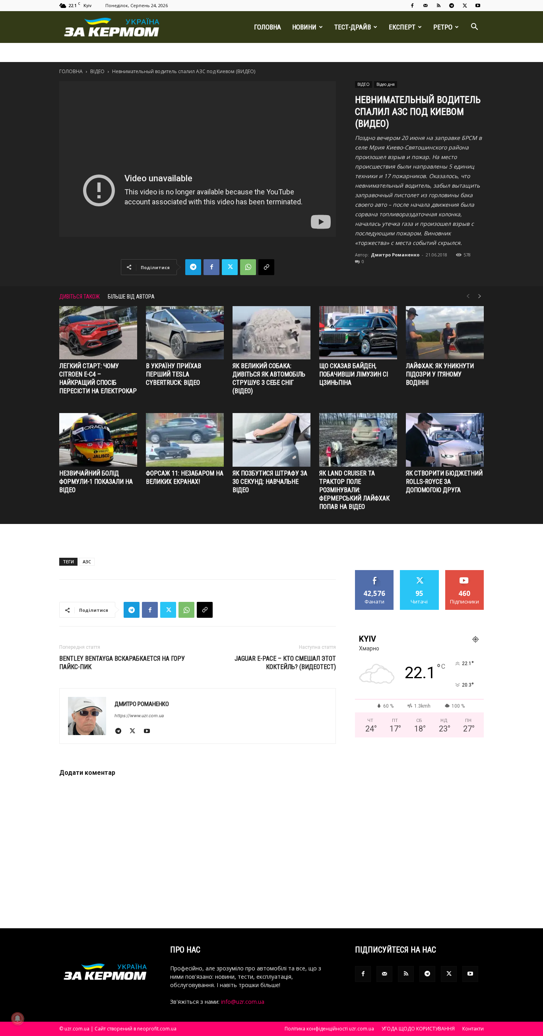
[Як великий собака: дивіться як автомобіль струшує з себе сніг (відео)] (271, 333)
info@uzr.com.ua (242, 1001)
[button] (474, 27)
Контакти (473, 1028)
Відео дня (385, 84)
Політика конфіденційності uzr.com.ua (329, 1028)
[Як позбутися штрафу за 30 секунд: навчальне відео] (271, 440)
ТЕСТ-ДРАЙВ (352, 27)
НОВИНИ (304, 27)
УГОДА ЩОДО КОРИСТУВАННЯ (418, 1028)
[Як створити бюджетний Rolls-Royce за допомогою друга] (445, 440)
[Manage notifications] (17, 1018)
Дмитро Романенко (395, 255)
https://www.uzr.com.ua (139, 715)
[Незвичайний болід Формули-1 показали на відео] (98, 440)
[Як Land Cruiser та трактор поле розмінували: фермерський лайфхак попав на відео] (358, 440)
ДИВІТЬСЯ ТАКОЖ (79, 296)
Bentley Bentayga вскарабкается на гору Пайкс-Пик (122, 663)
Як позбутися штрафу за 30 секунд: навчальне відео (270, 481)
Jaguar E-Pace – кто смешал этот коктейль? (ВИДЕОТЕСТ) (285, 663)
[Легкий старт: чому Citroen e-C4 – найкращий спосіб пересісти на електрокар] (98, 333)
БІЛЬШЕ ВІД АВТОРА (131, 296)
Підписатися (465, 573)
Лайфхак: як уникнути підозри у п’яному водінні (440, 374)
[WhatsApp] (248, 267)
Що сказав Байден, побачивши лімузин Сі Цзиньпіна (353, 374)
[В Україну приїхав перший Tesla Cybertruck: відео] (185, 333)
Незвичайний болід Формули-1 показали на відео (96, 481)
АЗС (87, 562)
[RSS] (438, 5)
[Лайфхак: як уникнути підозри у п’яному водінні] (445, 333)
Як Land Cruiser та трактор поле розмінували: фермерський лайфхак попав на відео (354, 489)
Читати (419, 573)
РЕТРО (442, 27)
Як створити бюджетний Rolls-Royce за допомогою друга (444, 481)
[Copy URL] (266, 267)
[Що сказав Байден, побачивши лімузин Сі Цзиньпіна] (358, 333)
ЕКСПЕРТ (402, 27)
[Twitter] (465, 5)
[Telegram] (452, 5)
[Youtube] (478, 5)
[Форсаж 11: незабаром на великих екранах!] (185, 440)
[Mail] (425, 5)
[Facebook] (412, 5)
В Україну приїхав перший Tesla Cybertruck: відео (173, 374)
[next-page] (480, 296)
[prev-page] (468, 296)
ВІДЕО (97, 71)
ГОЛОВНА (267, 27)
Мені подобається (374, 576)
